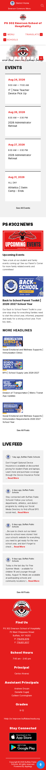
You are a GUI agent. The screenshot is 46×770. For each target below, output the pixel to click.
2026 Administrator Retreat (19, 124)
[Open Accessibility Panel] (41, 764)
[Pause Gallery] (41, 58)
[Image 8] (32, 58)
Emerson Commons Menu (19, 8)
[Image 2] (7, 58)
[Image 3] (11, 58)
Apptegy (28, 766)
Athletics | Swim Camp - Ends (17, 189)
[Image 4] (15, 58)
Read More (13, 478)
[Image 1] (3, 58)
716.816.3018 (23, 639)
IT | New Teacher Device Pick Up (18, 91)
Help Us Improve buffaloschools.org (22, 718)
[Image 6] (24, 58)
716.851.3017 (23, 642)
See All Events (23, 208)
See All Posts (23, 430)
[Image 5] (19, 58)
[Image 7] (28, 58)
